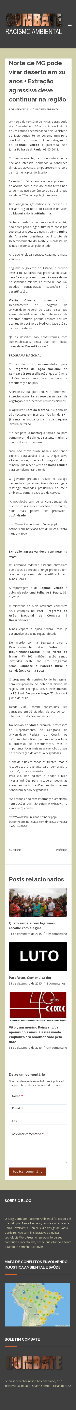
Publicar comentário (27, 1171)
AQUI (68, 1386)
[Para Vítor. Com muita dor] (38, 956)
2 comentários (55, 983)
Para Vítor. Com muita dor (30, 977)
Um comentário (56, 934)
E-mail (17, 1108)
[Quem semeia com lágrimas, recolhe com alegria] (38, 902)
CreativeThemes (16, 1405)
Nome (17, 1096)
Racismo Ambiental (47, 109)
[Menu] (70, 24)
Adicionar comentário (28, 1134)
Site (14, 1120)
